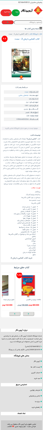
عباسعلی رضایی (23, 95)
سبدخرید (7, 11)
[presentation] (28, 314)
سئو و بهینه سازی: (20, 426)
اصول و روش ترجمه (8, 300)
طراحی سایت (31, 426)
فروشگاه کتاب (33, 34)
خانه (40, 34)
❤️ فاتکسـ (10, 426)
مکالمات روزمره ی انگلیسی (33, 300)
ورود (17, 11)
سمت (26, 92)
